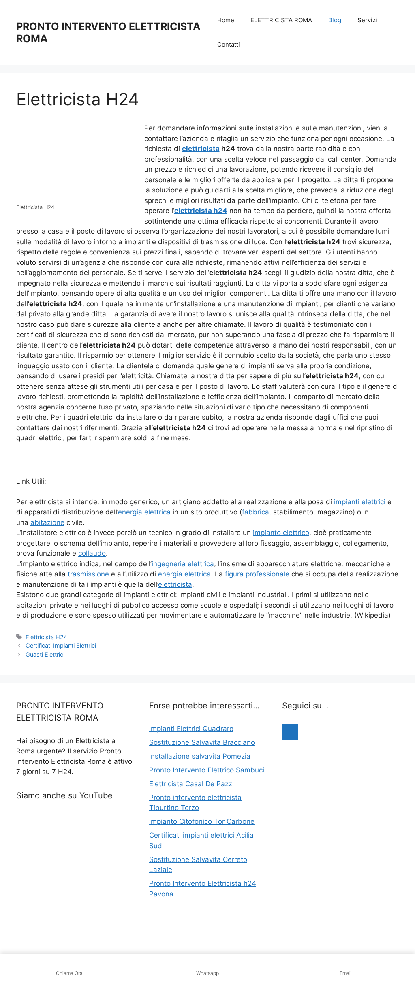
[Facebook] (290, 732)
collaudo (92, 553)
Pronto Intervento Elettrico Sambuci (206, 770)
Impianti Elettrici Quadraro (191, 729)
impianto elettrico (281, 533)
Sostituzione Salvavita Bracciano (202, 742)
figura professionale (257, 574)
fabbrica (255, 512)
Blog (334, 20)
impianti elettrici (359, 502)
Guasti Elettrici (45, 654)
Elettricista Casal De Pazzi (191, 784)
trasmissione (88, 574)
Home (225, 20)
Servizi (367, 20)
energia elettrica (144, 512)
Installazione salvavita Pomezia (199, 756)
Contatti (228, 44)
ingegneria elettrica (183, 564)
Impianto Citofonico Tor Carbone (202, 821)
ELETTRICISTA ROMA (281, 20)
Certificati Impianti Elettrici (61, 645)
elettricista (201, 149)
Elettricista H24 (46, 636)
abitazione (47, 522)
